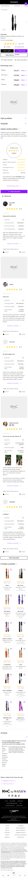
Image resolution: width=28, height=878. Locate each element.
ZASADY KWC (20, 801)
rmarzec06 (12, 342)
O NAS (6, 801)
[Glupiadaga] (5, 501)
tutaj (12, 870)
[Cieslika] (5, 284)
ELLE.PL (7, 825)
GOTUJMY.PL (21, 825)
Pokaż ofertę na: (10, 55)
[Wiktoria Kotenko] (5, 424)
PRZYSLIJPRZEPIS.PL (20, 828)
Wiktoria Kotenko (13, 423)
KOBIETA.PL (7, 837)
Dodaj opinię (22, 51)
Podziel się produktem (22, 60)
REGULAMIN (12, 801)
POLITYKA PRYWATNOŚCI (11, 803)
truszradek (12, 203)
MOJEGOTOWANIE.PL (20, 830)
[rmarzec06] (5, 341)
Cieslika (11, 284)
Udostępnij (23, 252)
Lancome (4, 34)
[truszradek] (5, 203)
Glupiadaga (12, 502)
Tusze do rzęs (4, 9)
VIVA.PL (7, 828)
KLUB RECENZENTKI (10, 805)
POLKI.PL (7, 835)
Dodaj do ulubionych (8, 60)
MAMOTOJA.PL (20, 837)
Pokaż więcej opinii (14, 558)
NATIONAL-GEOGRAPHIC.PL (21, 835)
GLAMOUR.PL (7, 832)
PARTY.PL (7, 830)
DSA (21, 803)
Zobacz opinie (7, 51)
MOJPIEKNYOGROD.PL (21, 832)
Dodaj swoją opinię (15, 191)
